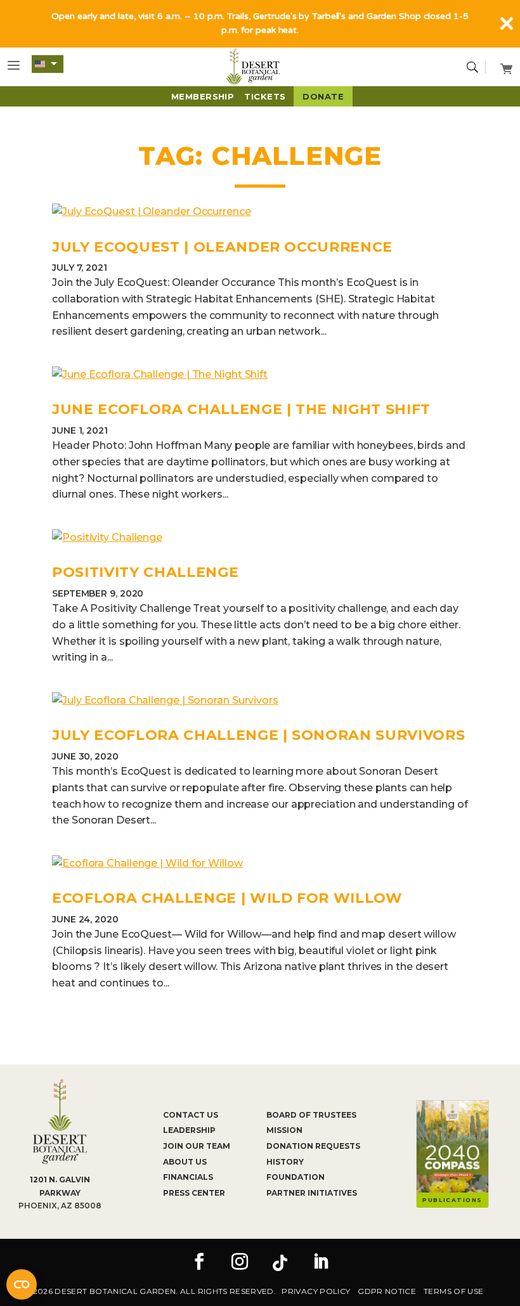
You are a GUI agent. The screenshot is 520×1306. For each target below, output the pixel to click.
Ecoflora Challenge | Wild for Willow (227, 898)
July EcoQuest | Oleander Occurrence (222, 246)
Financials (188, 1177)
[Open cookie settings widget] (21, 1284)
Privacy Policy (316, 1291)
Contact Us (190, 1115)
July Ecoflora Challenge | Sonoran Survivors (258, 735)
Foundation (295, 1177)
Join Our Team (196, 1146)
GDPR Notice (387, 1291)
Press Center (194, 1193)
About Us (185, 1162)
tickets (264, 96)
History (285, 1162)
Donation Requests (313, 1146)
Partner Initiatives (311, 1193)
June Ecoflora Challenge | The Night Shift (241, 409)
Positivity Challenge (145, 572)
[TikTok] (280, 1263)
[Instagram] (239, 1263)
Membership (203, 96)
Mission (284, 1130)
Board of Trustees (311, 1115)
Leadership (189, 1130)
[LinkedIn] (320, 1263)
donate (323, 96)
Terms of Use (453, 1291)
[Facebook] (199, 1263)
